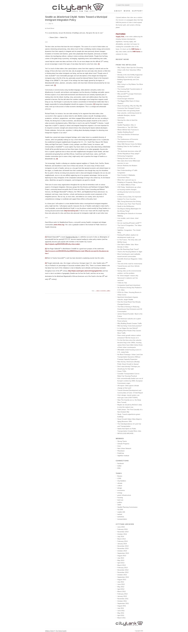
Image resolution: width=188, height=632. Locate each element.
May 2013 (120, 560)
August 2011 (121, 606)
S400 (119, 505)
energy (119, 493)
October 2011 (122, 601)
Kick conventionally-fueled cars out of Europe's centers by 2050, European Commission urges (130, 381)
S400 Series (136, 51)
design (119, 488)
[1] (99, 64)
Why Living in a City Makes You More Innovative (130, 85)
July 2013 (120, 558)
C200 (119, 478)
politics (108, 290)
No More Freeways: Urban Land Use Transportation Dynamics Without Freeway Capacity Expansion (130, 357)
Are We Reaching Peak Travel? (128, 249)
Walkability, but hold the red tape (128, 77)
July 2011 (120, 608)
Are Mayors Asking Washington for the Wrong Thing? (129, 210)
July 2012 (120, 582)
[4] (57, 159)
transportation (122, 519)
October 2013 (122, 551)
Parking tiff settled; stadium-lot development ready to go (127, 236)
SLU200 (120, 509)
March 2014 (121, 539)
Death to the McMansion (125, 206)
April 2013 (120, 563)
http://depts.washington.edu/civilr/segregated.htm (85, 271)
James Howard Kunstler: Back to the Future (129, 315)
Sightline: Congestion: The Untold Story (128, 231)
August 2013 (121, 555)
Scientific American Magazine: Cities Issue (129, 260)
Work (127, 11)
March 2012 (121, 591)
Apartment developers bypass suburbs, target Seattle (127, 298)
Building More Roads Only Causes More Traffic (129, 332)
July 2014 (120, 536)
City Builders (121, 481)
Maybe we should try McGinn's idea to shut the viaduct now (129, 406)
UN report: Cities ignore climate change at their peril (128, 387)
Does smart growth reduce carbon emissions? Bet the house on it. (129, 336)
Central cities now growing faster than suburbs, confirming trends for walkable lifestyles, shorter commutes (129, 114)
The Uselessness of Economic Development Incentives (127, 140)
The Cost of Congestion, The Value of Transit (129, 226)
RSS (118, 468)
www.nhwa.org (59, 224)
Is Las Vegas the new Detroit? (127, 328)
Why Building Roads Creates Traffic (129, 323)
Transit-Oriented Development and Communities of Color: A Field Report (130, 391)
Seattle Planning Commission (127, 507)
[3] (94, 104)
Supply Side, (120, 36)
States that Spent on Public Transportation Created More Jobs (129, 430)
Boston (119, 476)
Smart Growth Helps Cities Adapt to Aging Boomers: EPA (129, 420)
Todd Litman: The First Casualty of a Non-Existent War (129, 411)
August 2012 (121, 579)
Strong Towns (122, 441)
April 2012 (120, 589)
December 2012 (122, 570)
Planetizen (121, 451)
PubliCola (120, 453)
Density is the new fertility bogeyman (130, 75)
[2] (55, 85)
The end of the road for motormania (129, 263)
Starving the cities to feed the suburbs (127, 121)
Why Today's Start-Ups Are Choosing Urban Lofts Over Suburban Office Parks (130, 70)
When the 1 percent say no (126, 180)
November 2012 (122, 572)
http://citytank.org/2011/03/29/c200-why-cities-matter (62, 244)
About (118, 11)
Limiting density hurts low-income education (128, 193)
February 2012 (122, 594)
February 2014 (122, 541)
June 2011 (121, 610)
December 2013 (122, 546)
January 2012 (122, 596)
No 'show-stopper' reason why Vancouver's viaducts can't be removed (127, 278)
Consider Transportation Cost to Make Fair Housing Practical (128, 375)
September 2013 (123, 553)
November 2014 (122, 532)
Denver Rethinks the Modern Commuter (127, 167)
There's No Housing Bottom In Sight (129, 252)
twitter (119, 466)
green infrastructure (124, 495)
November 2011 (122, 598)
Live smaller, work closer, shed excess (127, 219)
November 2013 (122, 548)
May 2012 (120, 587)
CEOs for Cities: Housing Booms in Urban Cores (129, 293)
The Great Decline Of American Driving (128, 136)
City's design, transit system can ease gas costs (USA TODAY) (128, 396)
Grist (119, 446)
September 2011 (123, 603)
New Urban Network (124, 448)
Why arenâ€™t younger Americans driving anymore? (129, 95)
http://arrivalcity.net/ (71, 211)
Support (137, 11)
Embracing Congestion (125, 156)
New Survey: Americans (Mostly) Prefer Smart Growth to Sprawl (128, 363)
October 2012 (122, 575)
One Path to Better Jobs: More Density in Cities (127, 246)
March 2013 (121, 565)
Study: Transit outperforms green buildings (128, 415)
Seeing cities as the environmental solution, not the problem (129, 272)
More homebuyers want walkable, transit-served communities (129, 255)
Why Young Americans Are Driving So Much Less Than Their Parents (129, 203)
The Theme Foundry (61, 630)
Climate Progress (123, 443)
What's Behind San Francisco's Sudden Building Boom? (128, 131)
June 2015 (121, 527)
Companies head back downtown (128, 285)
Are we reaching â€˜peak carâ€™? (129, 223)
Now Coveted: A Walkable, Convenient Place (126, 176)
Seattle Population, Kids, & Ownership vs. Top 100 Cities (127, 126)
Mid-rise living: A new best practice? (129, 326)
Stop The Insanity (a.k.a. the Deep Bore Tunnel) (129, 401)
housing (120, 497)
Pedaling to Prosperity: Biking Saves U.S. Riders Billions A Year (129, 183)
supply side (121, 512)
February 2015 (122, 529)
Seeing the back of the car (126, 158)
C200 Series (135, 49)
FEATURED (120, 34)
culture (98, 290)
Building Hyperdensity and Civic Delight (128, 81)
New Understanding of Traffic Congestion (127, 171)
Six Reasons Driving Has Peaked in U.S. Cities (129, 289)
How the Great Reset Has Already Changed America (129, 303)
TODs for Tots (122, 283)
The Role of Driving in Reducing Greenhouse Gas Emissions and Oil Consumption (129, 309)
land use (120, 500)
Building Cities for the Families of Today (128, 148)
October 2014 (122, 534)
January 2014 (122, 543)
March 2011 (121, 618)
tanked (119, 514)
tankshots (120, 517)
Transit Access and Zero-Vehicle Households (128, 267)
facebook (120, 463)
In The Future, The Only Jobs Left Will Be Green (129, 241)
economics (103, 290)
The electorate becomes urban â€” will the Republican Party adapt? (129, 152)
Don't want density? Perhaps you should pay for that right (128, 368)
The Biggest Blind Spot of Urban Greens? (128, 102)
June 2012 (121, 584)
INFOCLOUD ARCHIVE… (126, 433)
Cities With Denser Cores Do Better (129, 144)
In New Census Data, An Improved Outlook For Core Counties (129, 198)
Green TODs (121, 371)
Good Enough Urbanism (125, 98)
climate (119, 483)
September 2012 (123, 577)
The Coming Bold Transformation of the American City (129, 90)
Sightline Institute (123, 455)
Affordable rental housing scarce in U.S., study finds (129, 351)
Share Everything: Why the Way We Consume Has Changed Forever (129, 107)
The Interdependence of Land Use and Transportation (129, 425)
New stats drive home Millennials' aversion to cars (128, 162)
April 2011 (120, 615)
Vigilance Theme (49, 630)
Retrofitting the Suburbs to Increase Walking (129, 215)
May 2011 (120, 613)
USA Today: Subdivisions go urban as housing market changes (129, 188)
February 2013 (122, 567)
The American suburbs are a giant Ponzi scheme (129, 320)
